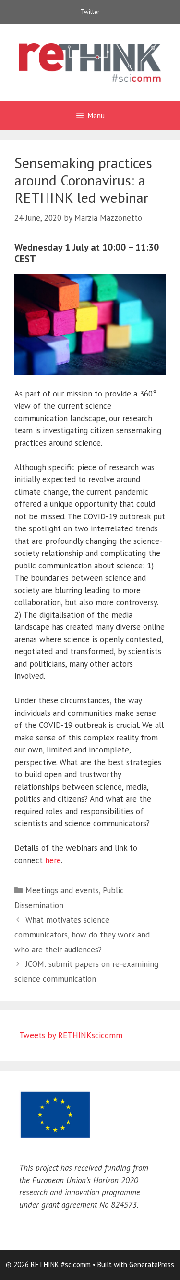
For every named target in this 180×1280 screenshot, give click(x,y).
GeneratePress (151, 1264)
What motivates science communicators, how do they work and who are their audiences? (82, 934)
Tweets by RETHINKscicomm (70, 1035)
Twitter (90, 12)
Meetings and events (62, 890)
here (53, 860)
